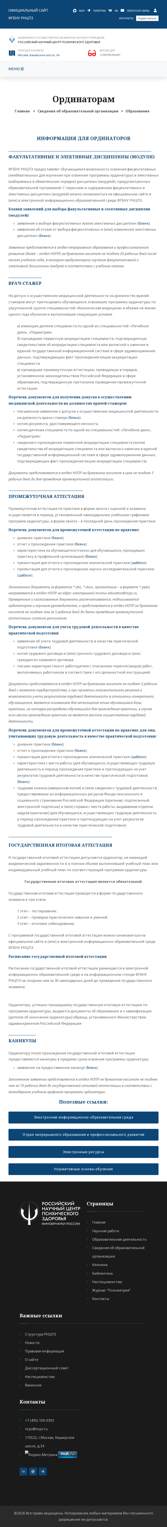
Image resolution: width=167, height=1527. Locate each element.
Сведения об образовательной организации (78, 111)
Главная (22, 111)
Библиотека (102, 1273)
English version (147, 18)
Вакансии (33, 1385)
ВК (116, 11)
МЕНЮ (14, 68)
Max (82, 11)
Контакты (126, 18)
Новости (32, 1342)
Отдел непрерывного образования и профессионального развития (83, 1134)
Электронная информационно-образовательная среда (83, 1117)
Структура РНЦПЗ (40, 1334)
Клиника (99, 1264)
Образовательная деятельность (119, 1239)
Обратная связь (138, 11)
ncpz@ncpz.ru (36, 1428)
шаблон (138, 562)
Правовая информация (44, 1351)
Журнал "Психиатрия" (111, 1290)
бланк (144, 223)
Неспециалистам (107, 1281)
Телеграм (99, 11)
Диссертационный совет (47, 1368)
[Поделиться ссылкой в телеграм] (43, 1471)
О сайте (31, 1359)
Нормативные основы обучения (83, 1169)
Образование (137, 111)
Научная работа (105, 1231)
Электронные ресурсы (83, 1151)
